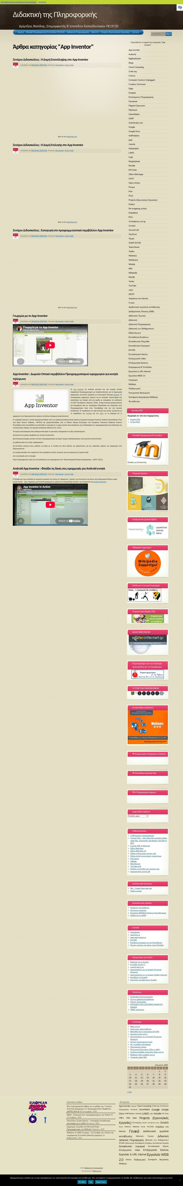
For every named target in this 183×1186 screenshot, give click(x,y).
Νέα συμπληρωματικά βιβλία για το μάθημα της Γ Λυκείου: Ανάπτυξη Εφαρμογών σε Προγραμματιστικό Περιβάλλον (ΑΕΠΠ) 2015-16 (89, 1108)
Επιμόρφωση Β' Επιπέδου (140, 367)
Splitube (133, 861)
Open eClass (134, 183)
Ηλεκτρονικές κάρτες (138, 1047)
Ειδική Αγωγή (135, 333)
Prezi (131, 196)
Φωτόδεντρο (134, 401)
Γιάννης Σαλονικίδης (138, 1002)
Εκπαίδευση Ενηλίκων (139, 337)
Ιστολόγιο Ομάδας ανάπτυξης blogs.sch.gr (146, 1052)
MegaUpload (134, 161)
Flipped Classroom (137, 106)
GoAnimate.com (136, 123)
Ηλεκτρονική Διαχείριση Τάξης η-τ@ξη (145, 1050)
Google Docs (134, 131)
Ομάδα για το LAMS (138, 915)
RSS (131, 217)
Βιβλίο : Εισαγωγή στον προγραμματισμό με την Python (88, 1115)
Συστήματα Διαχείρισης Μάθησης (143, 397)
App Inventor (59, 65)
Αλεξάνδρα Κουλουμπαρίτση (141, 997)
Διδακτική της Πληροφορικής (55, 15)
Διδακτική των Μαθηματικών (141, 328)
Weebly (132, 264)
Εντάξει (82, 1182)
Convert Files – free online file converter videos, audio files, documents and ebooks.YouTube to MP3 (148, 840)
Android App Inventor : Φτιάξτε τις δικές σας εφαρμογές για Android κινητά (59, 468)
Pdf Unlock (134, 859)
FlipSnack (133, 110)
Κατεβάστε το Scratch (138, 977)
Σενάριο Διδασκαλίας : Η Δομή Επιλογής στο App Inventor (48, 145)
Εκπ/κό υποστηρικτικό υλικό (141, 1042)
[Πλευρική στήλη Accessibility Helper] (180, 7)
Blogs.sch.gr (97, 1171)
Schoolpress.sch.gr (137, 221)
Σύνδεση (42, 2)
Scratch (89, 413)
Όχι (90, 1182)
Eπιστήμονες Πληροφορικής (141, 97)
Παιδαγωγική (134, 388)
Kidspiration (134, 148)
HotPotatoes (134, 135)
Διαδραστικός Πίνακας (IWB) (141, 311)
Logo (131, 157)
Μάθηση (132, 384)
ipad (130, 140)
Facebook (133, 101)
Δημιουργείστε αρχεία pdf (140, 872)
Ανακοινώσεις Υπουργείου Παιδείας (150, 754)
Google (132, 127)
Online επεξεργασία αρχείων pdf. (143, 854)
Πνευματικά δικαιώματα (139, 393)
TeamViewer (134, 247)
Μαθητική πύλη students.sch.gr (142, 1055)
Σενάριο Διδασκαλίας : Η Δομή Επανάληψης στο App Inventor (50, 59)
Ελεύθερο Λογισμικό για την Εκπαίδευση (146, 943)
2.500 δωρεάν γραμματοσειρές (142, 836)
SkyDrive (133, 234)
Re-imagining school (137, 208)
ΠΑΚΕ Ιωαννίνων (137, 1010)
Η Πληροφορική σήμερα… (146, 793)
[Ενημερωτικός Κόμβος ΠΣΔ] (148, 618)
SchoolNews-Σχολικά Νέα (145, 773)
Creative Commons (137, 84)
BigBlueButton (135, 58)
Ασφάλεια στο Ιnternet (138, 298)
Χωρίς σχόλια (69, 65)
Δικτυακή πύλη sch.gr (138, 1034)
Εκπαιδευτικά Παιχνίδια (139, 341)
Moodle (132, 165)
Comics (132, 76)
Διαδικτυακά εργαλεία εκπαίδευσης (144, 307)
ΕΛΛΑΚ (132, 350)
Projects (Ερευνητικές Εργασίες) (143, 200)
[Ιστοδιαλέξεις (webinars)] (148, 744)
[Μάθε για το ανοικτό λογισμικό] (144, 601)
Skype (131, 238)
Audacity (132, 54)
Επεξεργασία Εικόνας (138, 363)
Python (132, 204)
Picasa (132, 187)
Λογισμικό (133, 380)
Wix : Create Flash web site (141, 888)
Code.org (133, 71)
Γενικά (131, 303)
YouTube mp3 (135, 866)
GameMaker (134, 114)
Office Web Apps (136, 174)
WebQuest (133, 260)
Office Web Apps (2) (138, 851)
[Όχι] (179, 1180)
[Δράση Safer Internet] (148, 644)
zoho (131, 290)
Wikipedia (133, 273)
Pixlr (130, 191)
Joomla (132, 144)
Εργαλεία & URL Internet (139, 371)
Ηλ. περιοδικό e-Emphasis (140, 1044)
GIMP (131, 118)
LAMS (131, 153)
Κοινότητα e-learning (138, 910)
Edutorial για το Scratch (139, 962)
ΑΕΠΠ (131, 294)
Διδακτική (133, 320)
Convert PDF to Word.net (140, 846)
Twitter (131, 251)
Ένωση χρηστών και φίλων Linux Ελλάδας (147, 945)
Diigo (131, 88)
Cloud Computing (136, 67)
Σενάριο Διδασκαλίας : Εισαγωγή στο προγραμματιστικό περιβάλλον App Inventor (63, 230)
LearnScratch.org (137, 967)
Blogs (131, 63)
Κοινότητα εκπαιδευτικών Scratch (143, 980)
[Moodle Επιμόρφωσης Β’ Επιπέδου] (148, 449)
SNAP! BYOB (135, 243)
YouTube (132, 285)
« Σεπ (129, 1092)
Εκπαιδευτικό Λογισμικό (139, 346)
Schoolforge (135, 932)
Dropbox (132, 93)
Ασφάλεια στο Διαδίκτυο (139, 908)
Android (116, 395)
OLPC (131, 178)
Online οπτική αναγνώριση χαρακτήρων (145, 856)
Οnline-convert (136, 891)
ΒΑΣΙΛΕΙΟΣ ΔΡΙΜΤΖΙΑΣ (39, 65)
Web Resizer (135, 864)
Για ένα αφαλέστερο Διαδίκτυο (142, 999)
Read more (101, 1182)
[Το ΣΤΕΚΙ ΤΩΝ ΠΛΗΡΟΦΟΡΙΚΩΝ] (148, 693)
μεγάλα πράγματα (100, 482)
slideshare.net (72, 137)
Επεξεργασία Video (137, 358)
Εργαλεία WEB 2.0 (137, 376)
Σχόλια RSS (135, 422)
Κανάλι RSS (135, 419)
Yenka (131, 281)
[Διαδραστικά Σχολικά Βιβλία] (148, 537)
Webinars (133, 256)
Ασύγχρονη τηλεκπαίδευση (140, 1029)
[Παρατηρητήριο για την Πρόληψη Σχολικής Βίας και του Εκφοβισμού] (148, 674)
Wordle (132, 277)
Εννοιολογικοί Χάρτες (138, 354)
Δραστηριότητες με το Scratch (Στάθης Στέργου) (148, 975)
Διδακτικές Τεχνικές (137, 316)
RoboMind (133, 213)
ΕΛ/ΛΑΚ (133, 940)
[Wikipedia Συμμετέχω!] (148, 563)
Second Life (134, 230)
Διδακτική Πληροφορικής (140, 324)
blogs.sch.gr (135, 1027)
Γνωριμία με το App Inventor (30, 316)
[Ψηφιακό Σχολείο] (148, 493)
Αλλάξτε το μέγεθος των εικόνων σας (144, 869)
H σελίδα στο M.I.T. (138, 965)
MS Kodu (133, 170)
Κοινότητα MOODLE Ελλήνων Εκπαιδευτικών (148, 913)
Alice (101, 413)
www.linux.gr (135, 935)
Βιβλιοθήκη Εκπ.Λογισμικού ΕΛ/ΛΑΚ (144, 1032)
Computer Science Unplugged (142, 80)
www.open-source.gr (138, 937)
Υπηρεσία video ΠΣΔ (138, 1057)
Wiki (130, 268)
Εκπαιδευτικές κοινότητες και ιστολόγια (18, 2)
